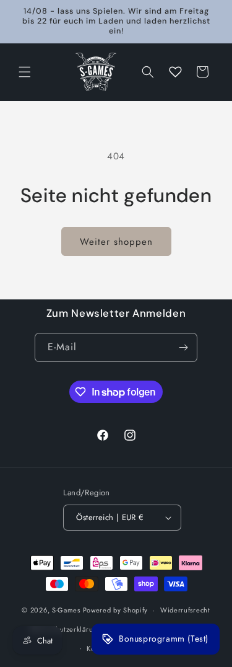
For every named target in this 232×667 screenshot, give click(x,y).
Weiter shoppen (116, 242)
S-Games (66, 610)
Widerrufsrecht (185, 610)
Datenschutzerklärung (65, 629)
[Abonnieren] (183, 347)
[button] (24, 72)
